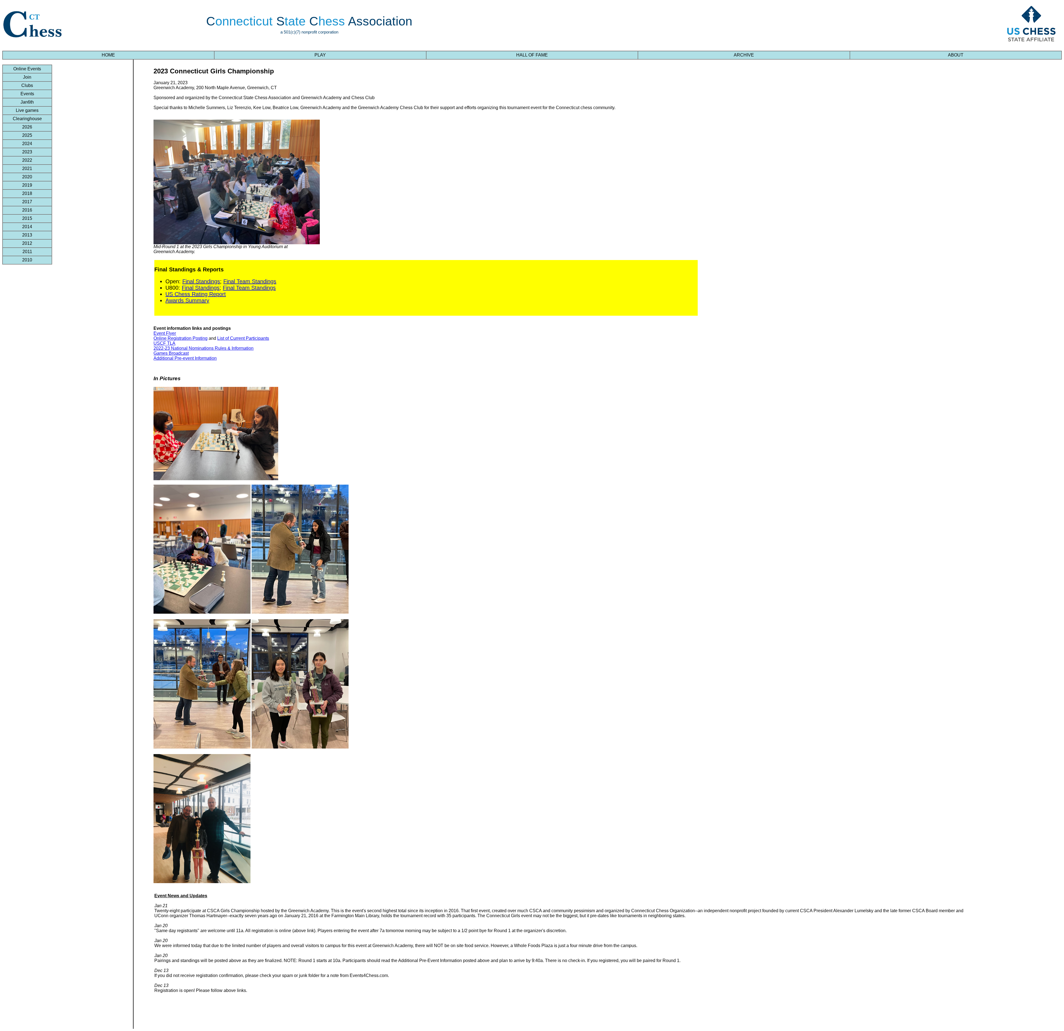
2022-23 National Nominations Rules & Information (204, 348)
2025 (27, 135)
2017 (27, 201)
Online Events (27, 68)
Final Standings (201, 281)
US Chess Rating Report (195, 294)
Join (27, 77)
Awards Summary (187, 300)
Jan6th (27, 102)
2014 (27, 226)
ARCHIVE (743, 55)
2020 (27, 176)
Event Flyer (165, 333)
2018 (27, 193)
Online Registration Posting (181, 338)
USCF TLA (164, 343)
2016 (27, 210)
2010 (27, 260)
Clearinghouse (27, 118)
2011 (27, 251)
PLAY (320, 55)
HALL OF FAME (532, 55)
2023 (27, 152)
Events (27, 93)
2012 (27, 243)
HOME (108, 55)
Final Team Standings (249, 281)
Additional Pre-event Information (185, 358)
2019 (27, 185)
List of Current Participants (243, 338)
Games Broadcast (171, 353)
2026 (27, 127)
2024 (27, 143)
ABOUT (955, 55)
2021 (27, 168)
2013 (27, 235)
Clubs (27, 85)
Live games (27, 110)
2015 (27, 218)
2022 (27, 160)
